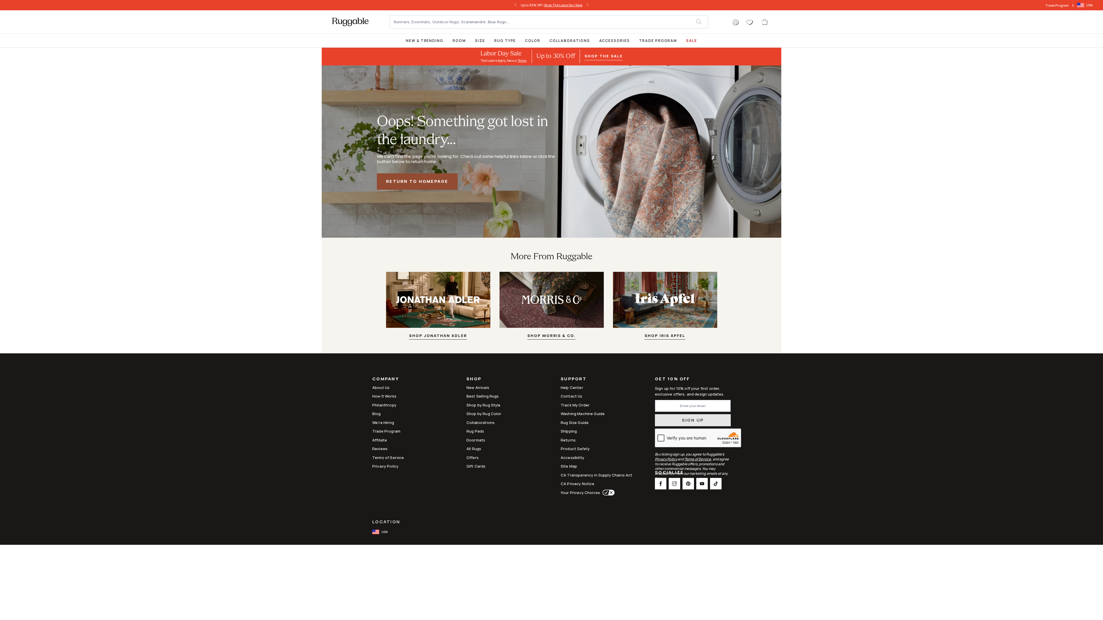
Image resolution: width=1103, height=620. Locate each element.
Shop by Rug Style (483, 405)
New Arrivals (477, 387)
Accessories (614, 40)
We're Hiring (383, 422)
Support (574, 379)
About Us (380, 387)
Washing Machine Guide (583, 413)
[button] (735, 22)
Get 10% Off (672, 379)
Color (532, 40)
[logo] (350, 21)
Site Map (569, 466)
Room (459, 40)
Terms (522, 61)
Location (386, 522)
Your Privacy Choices (580, 492)
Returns (568, 440)
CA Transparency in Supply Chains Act (596, 475)
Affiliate (379, 440)
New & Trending (424, 40)
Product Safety (575, 448)
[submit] (701, 22)
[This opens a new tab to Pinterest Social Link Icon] (688, 483)
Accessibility (572, 457)
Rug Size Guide (575, 422)
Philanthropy (384, 405)
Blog (376, 413)
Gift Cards (476, 466)
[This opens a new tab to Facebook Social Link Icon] (660, 483)
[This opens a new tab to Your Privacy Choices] (607, 492)
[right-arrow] (585, 5)
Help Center (572, 387)
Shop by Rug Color (484, 413)
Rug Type (505, 40)
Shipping (569, 431)
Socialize (669, 472)
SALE (691, 40)
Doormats (475, 440)
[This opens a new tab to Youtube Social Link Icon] (702, 483)
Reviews (379, 448)
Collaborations (569, 40)
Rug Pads (475, 431)
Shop (473, 379)
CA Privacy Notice (578, 483)
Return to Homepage (417, 181)
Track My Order (575, 405)
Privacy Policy (385, 466)
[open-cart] (765, 22)
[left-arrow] (517, 5)
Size (480, 40)
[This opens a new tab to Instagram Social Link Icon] (674, 483)
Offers (472, 457)
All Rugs (473, 448)
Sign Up (693, 420)
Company (385, 379)
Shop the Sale (603, 56)
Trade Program (1057, 5)
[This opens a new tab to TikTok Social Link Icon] (716, 483)
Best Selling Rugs (482, 396)
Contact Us (572, 396)
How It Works (384, 396)
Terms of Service (388, 457)
